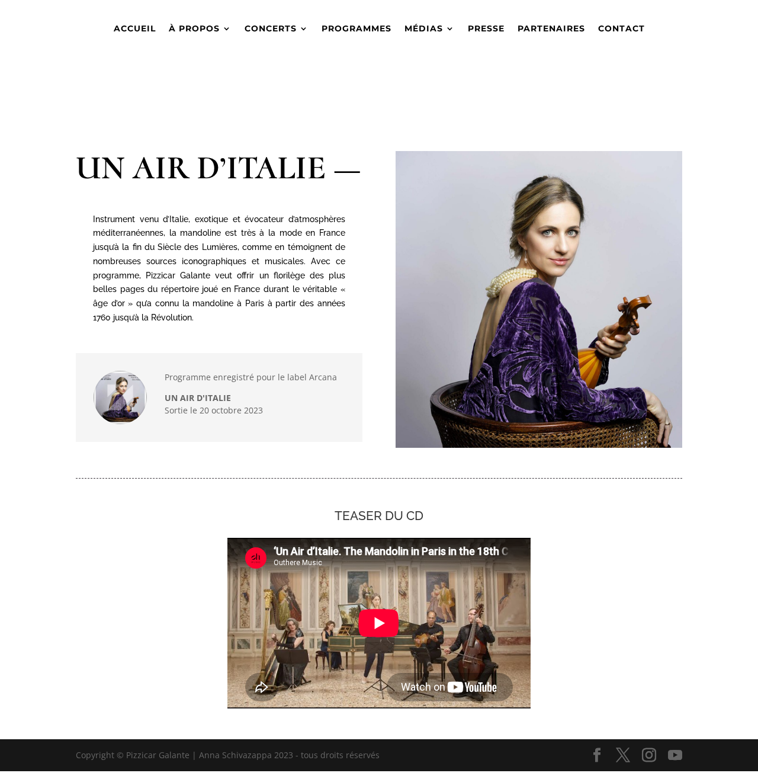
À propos (194, 29)
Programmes (356, 29)
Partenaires (551, 29)
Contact (621, 29)
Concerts (271, 29)
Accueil (135, 29)
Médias (423, 29)
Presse (486, 29)
